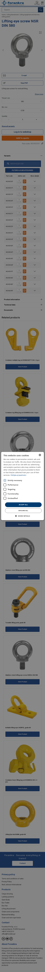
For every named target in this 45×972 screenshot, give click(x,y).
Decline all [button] (23, 510)
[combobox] (40, 455)
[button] (22, 516)
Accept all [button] (23, 505)
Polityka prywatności (18, 475)
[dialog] (22, 486)
